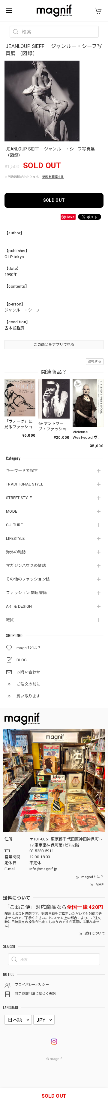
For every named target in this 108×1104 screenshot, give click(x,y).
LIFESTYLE (15, 538)
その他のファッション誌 (28, 579)
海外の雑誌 (16, 552)
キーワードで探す (22, 470)
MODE (11, 511)
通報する (94, 361)
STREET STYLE (19, 497)
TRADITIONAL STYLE (24, 484)
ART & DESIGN (19, 606)
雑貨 (10, 620)
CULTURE (14, 525)
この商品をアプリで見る (54, 345)
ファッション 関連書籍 (26, 592)
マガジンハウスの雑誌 (26, 565)
